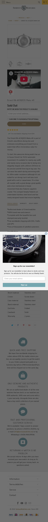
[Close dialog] (46, 234)
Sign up (24, 285)
